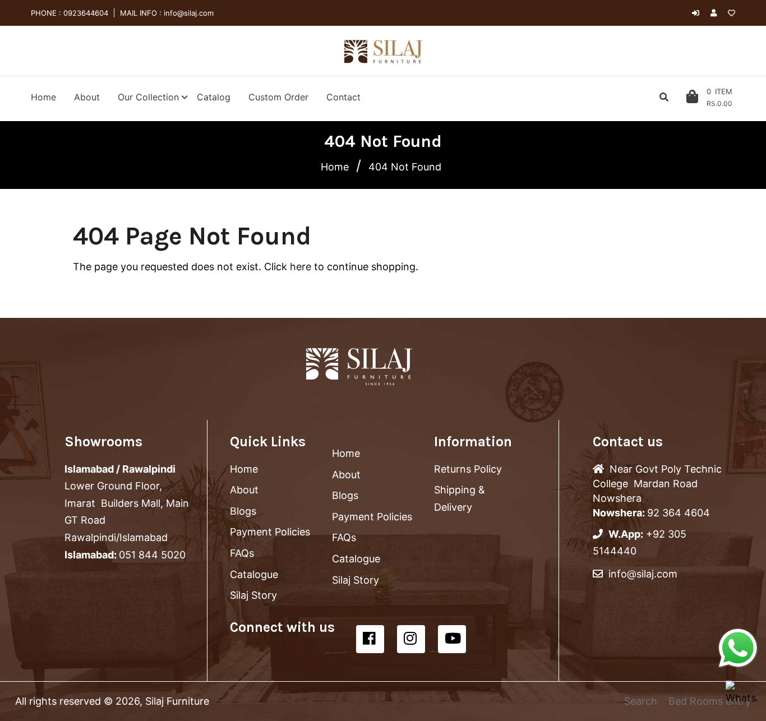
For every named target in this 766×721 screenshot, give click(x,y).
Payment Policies (270, 532)
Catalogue (254, 574)
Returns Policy (468, 469)
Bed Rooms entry (709, 701)
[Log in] (695, 12)
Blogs (243, 511)
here (300, 266)
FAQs (242, 553)
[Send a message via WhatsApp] (738, 648)
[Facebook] (370, 639)
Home (335, 167)
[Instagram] (411, 639)
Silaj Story (253, 595)
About (244, 490)
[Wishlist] (731, 12)
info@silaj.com (187, 12)
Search (640, 701)
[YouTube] (452, 639)
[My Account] (716, 12)
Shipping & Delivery (459, 498)
